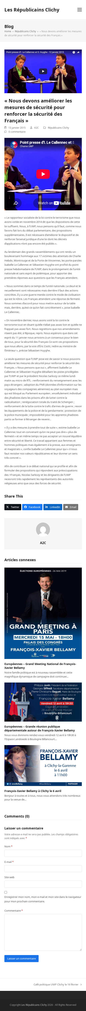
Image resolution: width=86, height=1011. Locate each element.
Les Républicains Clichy (31, 9)
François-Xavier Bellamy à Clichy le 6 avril (32, 791)
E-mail (9, 862)
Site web (9, 877)
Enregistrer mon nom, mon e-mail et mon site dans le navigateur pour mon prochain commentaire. (42, 899)
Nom (8, 846)
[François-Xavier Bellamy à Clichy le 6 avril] (43, 765)
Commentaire (13, 910)
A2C (36, 127)
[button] (79, 9)
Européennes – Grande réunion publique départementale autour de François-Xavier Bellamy (39, 728)
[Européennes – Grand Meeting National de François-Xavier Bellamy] (43, 613)
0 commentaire (17, 131)
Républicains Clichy (58, 127)
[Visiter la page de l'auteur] (43, 529)
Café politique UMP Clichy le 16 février (56, 985)
